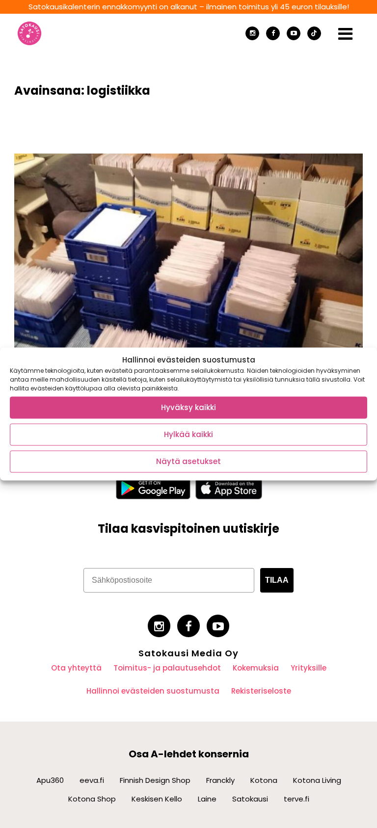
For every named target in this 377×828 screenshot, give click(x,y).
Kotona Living (317, 780)
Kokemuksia (256, 668)
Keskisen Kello (157, 799)
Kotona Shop (92, 799)
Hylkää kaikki (188, 434)
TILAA (277, 580)
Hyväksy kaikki (188, 407)
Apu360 (50, 780)
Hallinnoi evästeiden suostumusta (152, 691)
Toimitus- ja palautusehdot (167, 668)
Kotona (263, 780)
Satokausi (250, 799)
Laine (207, 799)
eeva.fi (92, 780)
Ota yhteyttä (76, 668)
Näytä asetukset (188, 461)
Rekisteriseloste (261, 691)
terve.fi (296, 799)
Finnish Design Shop (155, 780)
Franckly (220, 780)
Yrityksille (308, 668)
